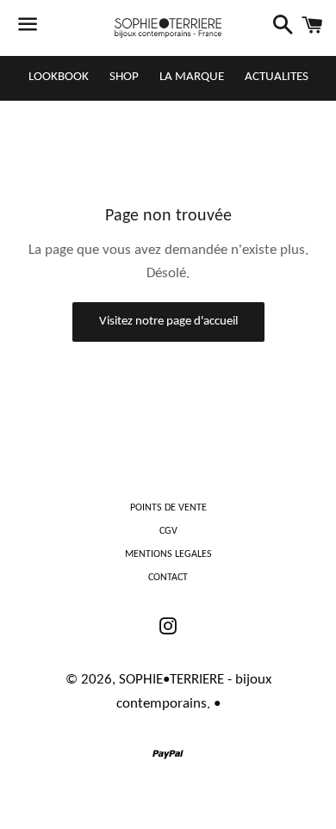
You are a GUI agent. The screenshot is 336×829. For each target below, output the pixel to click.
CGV (168, 531)
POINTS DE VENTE (168, 508)
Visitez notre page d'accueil (168, 321)
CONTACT (168, 577)
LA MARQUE (191, 77)
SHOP (124, 77)
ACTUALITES (276, 77)
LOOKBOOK (58, 77)
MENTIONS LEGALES (168, 554)
